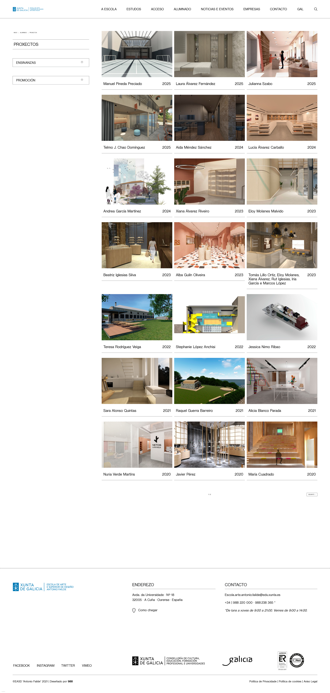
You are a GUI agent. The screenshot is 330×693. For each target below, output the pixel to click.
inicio (15, 32)
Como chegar (148, 610)
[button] (109, 9)
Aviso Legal (310, 681)
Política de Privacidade (263, 681)
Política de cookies (290, 681)
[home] (28, 9)
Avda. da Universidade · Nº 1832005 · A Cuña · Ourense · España (157, 597)
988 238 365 (264, 602)
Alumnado (23, 32)
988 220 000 (242, 602)
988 (70, 681)
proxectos (33, 32)
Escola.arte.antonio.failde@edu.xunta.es (252, 595)
